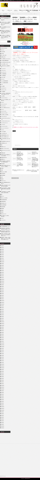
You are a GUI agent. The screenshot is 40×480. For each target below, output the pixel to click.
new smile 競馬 (3, 51)
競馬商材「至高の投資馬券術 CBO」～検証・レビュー (19, 170)
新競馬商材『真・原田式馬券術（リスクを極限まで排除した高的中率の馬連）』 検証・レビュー (5, 31)
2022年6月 (2, 249)
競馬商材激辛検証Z (27, 478)
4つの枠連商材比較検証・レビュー (5, 226)
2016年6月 (2, 374)
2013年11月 (2, 427)
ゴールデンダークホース (4, 97)
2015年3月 (2, 401)
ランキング (2, 129)
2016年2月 (2, 381)
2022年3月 (2, 254)
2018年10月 (2, 325)
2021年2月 (2, 275)
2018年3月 (2, 337)
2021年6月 (2, 268)
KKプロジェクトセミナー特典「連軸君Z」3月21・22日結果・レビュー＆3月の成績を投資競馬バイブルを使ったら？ (20, 154)
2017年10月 (2, 346)
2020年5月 (2, 291)
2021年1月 (2, 277)
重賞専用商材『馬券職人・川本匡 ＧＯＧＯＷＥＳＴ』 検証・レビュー (20, 159)
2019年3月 (2, 316)
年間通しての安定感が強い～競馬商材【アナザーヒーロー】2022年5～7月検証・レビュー (5, 234)
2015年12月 (2, 385)
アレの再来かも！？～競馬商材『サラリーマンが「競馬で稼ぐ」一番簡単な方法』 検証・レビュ (5, 36)
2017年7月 (2, 351)
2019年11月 (2, 302)
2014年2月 (2, 424)
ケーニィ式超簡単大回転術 (4, 82)
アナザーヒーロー (3, 70)
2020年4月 (2, 293)
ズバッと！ (2, 109)
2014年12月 (2, 406)
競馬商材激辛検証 (3, 201)
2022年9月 (2, 245)
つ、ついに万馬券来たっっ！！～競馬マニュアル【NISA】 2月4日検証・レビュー (20, 164)
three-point (2, 53)
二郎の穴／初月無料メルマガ (4, 136)
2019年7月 (2, 309)
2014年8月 (2, 413)
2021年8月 (2, 265)
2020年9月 (2, 284)
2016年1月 (2, 383)
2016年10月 (2, 367)
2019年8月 (2, 307)
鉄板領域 (2, 210)
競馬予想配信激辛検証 (4, 199)
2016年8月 (2, 371)
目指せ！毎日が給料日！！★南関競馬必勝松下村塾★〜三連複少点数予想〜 (5, 189)
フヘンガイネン (3, 124)
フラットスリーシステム (4, 126)
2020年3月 (2, 295)
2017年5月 (2, 355)
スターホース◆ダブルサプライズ (5, 107)
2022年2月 (2, 256)
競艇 (1, 194)
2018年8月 (2, 328)
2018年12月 (2, 321)
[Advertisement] (28, 138)
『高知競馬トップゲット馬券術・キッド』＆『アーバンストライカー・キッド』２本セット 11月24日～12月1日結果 (31, 171)
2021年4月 (2, 272)
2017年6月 (2, 353)
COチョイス (2, 49)
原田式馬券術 (2, 163)
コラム (2, 84)
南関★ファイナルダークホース (5, 148)
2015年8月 (2, 392)
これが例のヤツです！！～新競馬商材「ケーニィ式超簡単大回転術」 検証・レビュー (5, 23)
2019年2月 (2, 318)
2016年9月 (2, 369)
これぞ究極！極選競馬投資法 (4, 60)
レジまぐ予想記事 (3, 131)
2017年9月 (2, 348)
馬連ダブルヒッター (3, 213)
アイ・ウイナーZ (3, 68)
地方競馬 (2, 168)
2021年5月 (2, 270)
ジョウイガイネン (3, 105)
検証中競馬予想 (3, 173)
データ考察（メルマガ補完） (4, 114)
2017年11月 (2, 344)
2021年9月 (2, 263)
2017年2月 (2, 360)
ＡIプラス (2, 218)
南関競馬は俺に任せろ (4, 157)
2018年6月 (2, 332)
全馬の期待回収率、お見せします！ (5, 141)
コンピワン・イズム (3, 89)
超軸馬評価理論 (3, 206)
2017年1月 (2, 362)
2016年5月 (2, 376)
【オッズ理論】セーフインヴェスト (5, 58)
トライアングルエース (4, 116)
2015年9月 (2, 390)
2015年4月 (2, 399)
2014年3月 (2, 422)
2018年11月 (2, 323)
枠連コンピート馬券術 (4, 171)
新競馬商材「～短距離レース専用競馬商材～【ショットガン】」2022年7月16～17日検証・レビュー (5, 238)
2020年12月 (2, 279)
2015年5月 (2, 397)
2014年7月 (2, 415)
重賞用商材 (2, 208)
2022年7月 (2, 247)
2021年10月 (2, 261)
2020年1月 (2, 298)
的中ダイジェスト (3, 180)
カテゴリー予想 (3, 77)
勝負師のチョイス (3, 146)
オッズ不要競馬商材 (3, 73)
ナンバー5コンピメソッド (4, 122)
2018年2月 (2, 339)
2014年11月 (2, 408)
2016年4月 (2, 378)
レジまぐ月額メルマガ (4, 133)
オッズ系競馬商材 (3, 75)
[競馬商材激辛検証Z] (4, 6)
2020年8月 (2, 286)
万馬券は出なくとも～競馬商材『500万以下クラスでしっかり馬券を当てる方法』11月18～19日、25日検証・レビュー (35, 165)
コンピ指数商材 (3, 91)
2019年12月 (2, 300)
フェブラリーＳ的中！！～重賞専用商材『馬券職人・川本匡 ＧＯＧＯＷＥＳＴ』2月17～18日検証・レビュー (35, 160)
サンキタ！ (2, 102)
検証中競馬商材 (3, 175)
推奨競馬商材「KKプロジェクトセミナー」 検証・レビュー (35, 154)
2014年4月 (2, 420)
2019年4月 (2, 314)
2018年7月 (2, 330)
